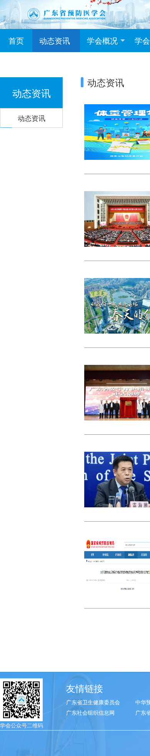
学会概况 (102, 40)
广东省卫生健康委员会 (93, 702)
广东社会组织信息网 (90, 712)
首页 (16, 40)
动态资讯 (54, 40)
